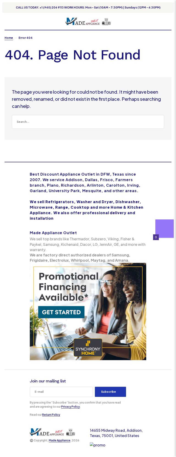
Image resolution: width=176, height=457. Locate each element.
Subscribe (108, 391)
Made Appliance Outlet (53, 232)
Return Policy (51, 414)
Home (9, 37)
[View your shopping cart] (169, 21)
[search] (88, 122)
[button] (7, 21)
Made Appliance (59, 440)
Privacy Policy (70, 406)
